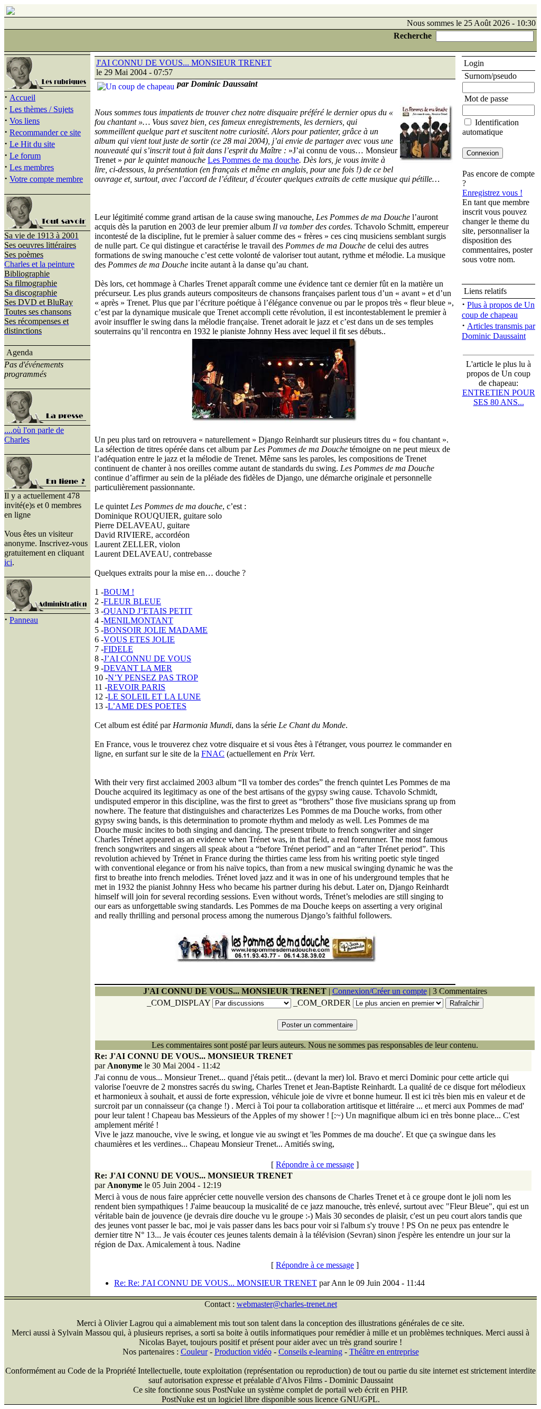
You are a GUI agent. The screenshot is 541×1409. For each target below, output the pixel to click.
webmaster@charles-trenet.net (287, 1304)
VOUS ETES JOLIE (139, 639)
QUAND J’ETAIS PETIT (148, 610)
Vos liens (25, 120)
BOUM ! (119, 591)
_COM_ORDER (322, 1002)
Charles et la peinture (39, 264)
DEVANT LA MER (138, 668)
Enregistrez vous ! (492, 192)
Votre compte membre (46, 178)
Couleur (194, 1351)
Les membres (32, 167)
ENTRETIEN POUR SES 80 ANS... (498, 397)
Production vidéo (243, 1351)
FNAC (213, 753)
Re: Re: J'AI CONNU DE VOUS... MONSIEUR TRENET (215, 1282)
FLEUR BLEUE (132, 601)
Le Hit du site (32, 144)
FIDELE (118, 648)
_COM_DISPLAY (178, 1002)
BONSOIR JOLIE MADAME (156, 629)
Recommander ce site (45, 132)
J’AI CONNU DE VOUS (147, 658)
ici (8, 562)
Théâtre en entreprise (384, 1351)
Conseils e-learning (310, 1351)
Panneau (24, 619)
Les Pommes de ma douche (253, 159)
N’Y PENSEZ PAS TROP (153, 677)
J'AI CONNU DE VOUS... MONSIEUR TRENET (184, 62)
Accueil (22, 97)
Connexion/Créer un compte (379, 991)
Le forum (25, 155)
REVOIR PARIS (136, 687)
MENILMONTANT (138, 620)
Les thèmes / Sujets (41, 109)
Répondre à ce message (315, 1164)
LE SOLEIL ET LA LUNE (154, 696)
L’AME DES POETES (147, 706)
